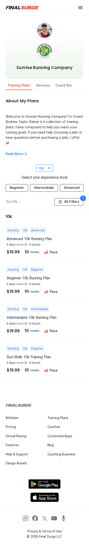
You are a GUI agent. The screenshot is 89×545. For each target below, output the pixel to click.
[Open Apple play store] (44, 497)
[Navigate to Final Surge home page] (22, 7)
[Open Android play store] (44, 486)
